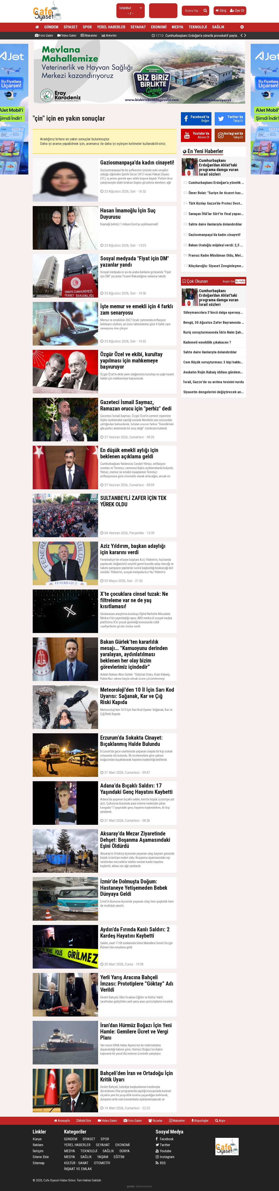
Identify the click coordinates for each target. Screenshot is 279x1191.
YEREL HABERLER (111, 27)
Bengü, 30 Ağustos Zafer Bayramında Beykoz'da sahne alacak (214, 322)
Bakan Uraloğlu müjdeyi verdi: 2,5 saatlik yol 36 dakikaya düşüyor (214, 244)
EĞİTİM (119, 1157)
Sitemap (38, 1163)
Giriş (222, 10)
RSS (162, 1163)
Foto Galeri (45, 35)
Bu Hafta (240, 281)
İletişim (38, 1151)
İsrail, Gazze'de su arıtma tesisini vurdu (213, 382)
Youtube (165, 1151)
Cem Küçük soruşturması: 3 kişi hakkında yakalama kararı (214, 362)
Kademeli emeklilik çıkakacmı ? (207, 342)
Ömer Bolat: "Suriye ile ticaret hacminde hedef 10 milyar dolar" (205, 35)
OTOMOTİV (102, 1163)
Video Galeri (68, 35)
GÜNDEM (51, 27)
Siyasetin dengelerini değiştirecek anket (214, 392)
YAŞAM (102, 1157)
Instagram (166, 1157)
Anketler (111, 35)
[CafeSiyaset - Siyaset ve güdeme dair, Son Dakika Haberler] (47, 20)
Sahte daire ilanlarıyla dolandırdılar (212, 224)
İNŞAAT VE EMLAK (78, 1169)
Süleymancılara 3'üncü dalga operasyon (213, 312)
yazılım (130, 1186)
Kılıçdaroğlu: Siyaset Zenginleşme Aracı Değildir (214, 265)
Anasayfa (63, 1121)
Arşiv (221, 1121)
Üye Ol (239, 10)
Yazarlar (157, 1121)
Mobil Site (84, 1121)
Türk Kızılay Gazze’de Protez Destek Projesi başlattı (214, 203)
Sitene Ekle (41, 1157)
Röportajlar (201, 1121)
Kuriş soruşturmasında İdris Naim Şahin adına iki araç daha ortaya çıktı (214, 332)
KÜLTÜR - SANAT (76, 1163)
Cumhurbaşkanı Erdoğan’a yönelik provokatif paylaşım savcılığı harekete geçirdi (214, 182)
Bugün (226, 281)
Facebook (166, 1139)
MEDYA (177, 27)
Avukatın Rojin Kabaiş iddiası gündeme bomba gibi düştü (214, 372)
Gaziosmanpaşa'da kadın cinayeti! (211, 234)
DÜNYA (124, 1151)
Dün (233, 281)
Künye (37, 1139)
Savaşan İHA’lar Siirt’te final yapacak (214, 213)
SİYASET (71, 27)
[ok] (205, 10)
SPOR (87, 27)
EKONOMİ (159, 27)
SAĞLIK (218, 27)
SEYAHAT (138, 27)
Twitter (164, 1145)
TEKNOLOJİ (198, 27)
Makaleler (90, 35)
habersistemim (144, 1186)
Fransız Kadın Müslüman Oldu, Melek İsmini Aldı (214, 255)
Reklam (38, 1145)
